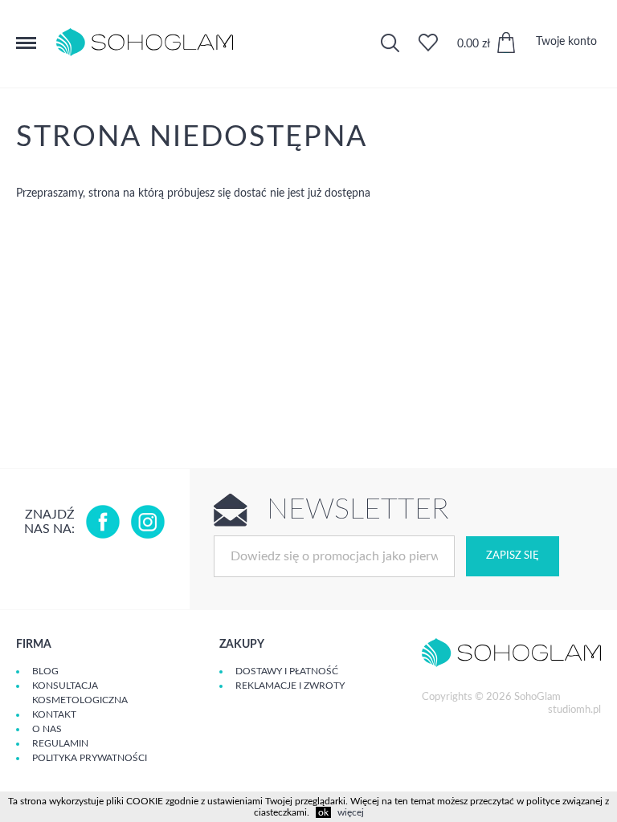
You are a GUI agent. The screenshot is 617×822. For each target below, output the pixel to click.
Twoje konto (566, 41)
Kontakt (54, 714)
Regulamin (60, 743)
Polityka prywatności (89, 758)
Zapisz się (512, 556)
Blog (45, 671)
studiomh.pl (574, 710)
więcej (350, 812)
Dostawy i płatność (286, 671)
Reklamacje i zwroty (290, 685)
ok (323, 812)
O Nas (47, 729)
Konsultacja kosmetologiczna (80, 693)
